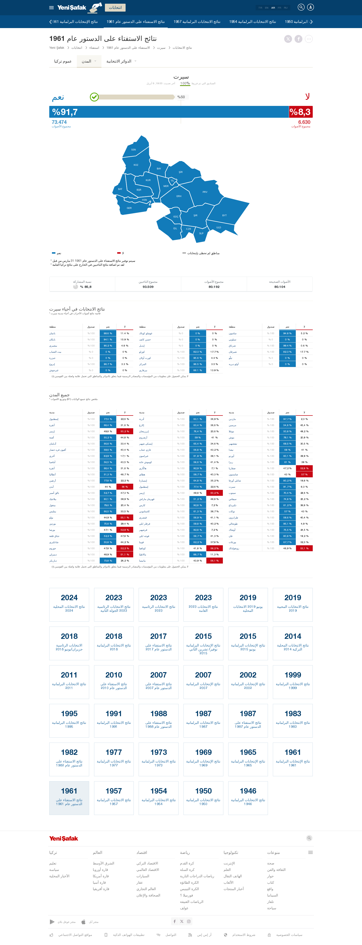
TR (260, 7)
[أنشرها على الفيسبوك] (300, 39)
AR (273, 7)
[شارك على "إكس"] (289, 39)
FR (279, 7)
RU (286, 7)
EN (266, 7)
